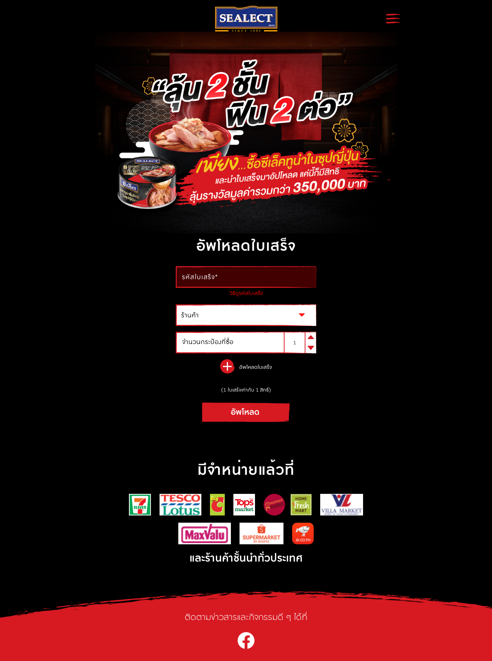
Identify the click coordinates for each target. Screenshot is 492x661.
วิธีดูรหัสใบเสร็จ (246, 293)
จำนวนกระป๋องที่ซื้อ (207, 342)
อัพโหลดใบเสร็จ (255, 367)
